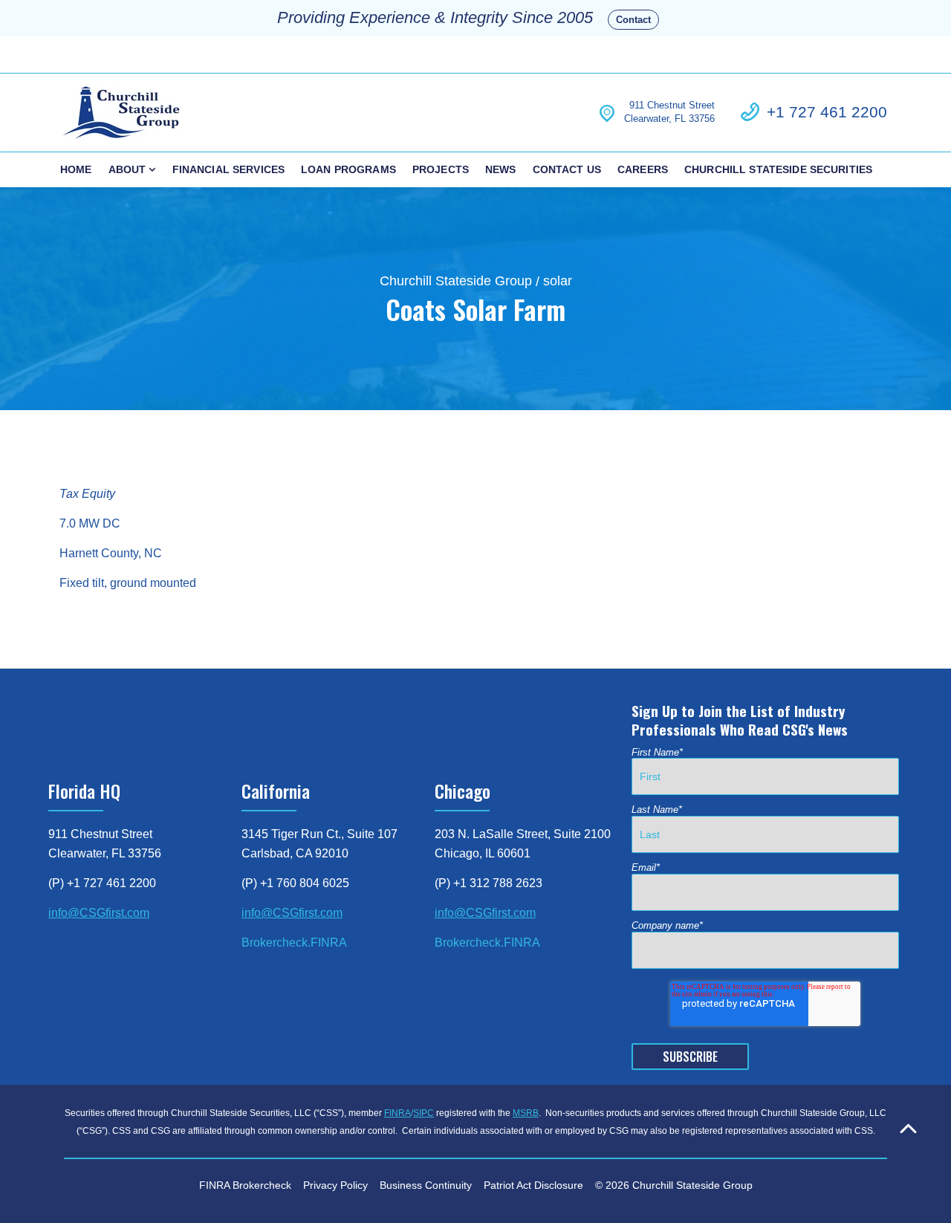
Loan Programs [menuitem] (348, 169)
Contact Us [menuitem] (567, 169)
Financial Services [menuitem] (228, 169)
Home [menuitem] (76, 169)
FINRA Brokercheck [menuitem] (245, 1185)
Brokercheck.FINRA (294, 942)
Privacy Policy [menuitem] (335, 1185)
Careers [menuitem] (642, 169)
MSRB (526, 1113)
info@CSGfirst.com (98, 912)
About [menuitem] (127, 169)
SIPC (423, 1113)
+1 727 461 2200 (827, 111)
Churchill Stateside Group (456, 280)
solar (557, 280)
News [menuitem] (500, 169)
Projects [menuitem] (440, 169)
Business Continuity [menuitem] (426, 1185)
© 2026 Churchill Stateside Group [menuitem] (674, 1185)
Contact (633, 19)
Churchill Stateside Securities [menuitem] (778, 169)
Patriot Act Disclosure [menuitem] (533, 1185)
